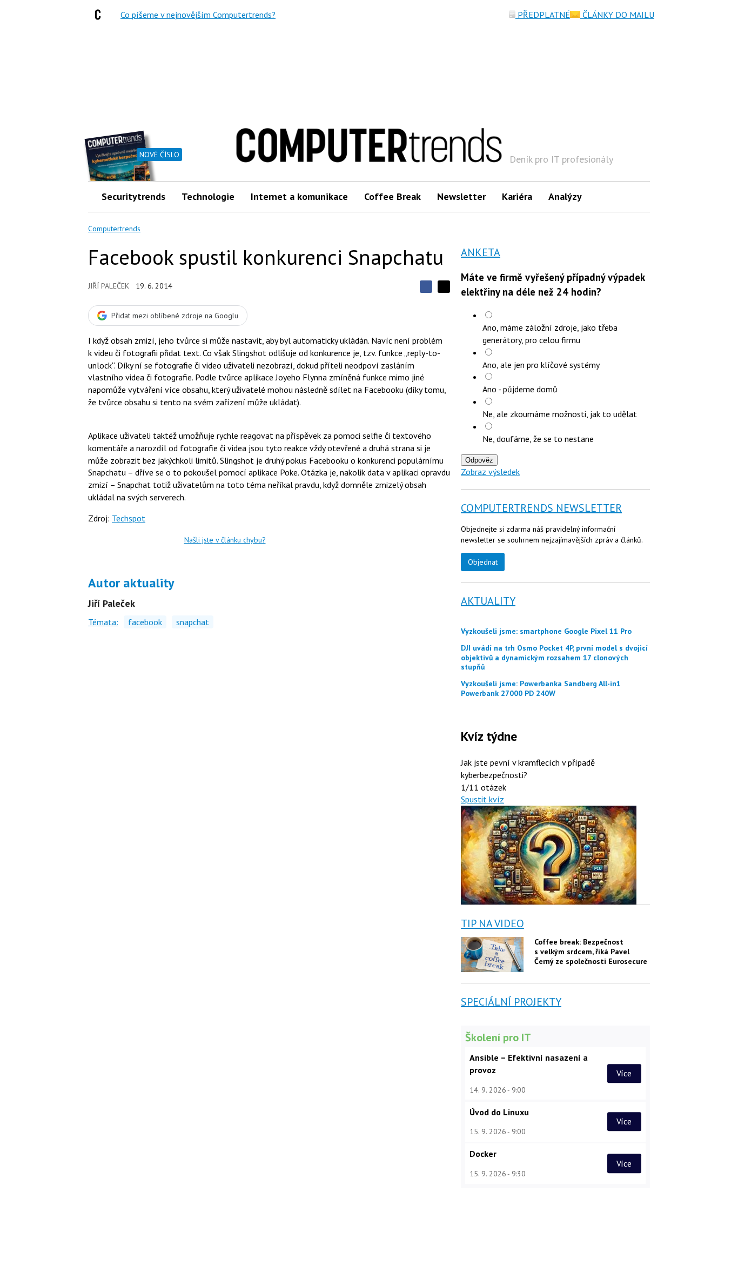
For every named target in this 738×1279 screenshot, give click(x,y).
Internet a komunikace (299, 196)
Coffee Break (392, 196)
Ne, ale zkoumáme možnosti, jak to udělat (559, 414)
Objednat (483, 562)
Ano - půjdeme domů (520, 389)
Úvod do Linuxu (499, 1112)
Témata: (103, 622)
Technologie (208, 196)
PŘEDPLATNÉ (542, 14)
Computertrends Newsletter (541, 508)
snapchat (192, 622)
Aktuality (488, 601)
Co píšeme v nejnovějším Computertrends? (198, 14)
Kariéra (517, 196)
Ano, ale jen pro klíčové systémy (541, 364)
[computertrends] (100, 14)
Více (624, 1073)
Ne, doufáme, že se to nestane (538, 438)
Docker (483, 1153)
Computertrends (114, 228)
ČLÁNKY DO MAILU (617, 14)
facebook (145, 622)
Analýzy (565, 196)
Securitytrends (133, 196)
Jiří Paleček (108, 286)
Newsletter (461, 196)
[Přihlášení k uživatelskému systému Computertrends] (634, 196)
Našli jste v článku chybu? (225, 540)
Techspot (128, 518)
